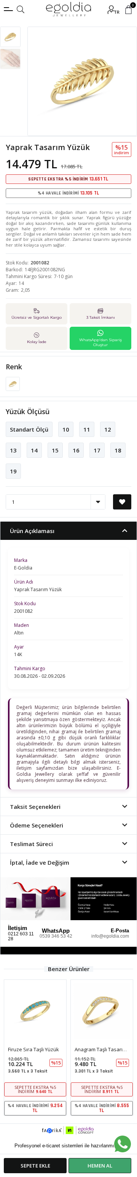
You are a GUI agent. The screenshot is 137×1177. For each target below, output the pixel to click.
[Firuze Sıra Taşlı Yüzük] (35, 1011)
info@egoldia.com (110, 936)
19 (13, 471)
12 (107, 429)
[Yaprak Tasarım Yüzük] (13, 383)
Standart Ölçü (29, 429)
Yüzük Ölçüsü (27, 411)
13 (13, 450)
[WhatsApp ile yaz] (122, 1144)
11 (86, 429)
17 (97, 450)
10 (65, 429)
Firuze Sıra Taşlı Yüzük (33, 1049)
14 (34, 450)
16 (76, 450)
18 (118, 450)
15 (55, 450)
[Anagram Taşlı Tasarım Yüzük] (102, 1011)
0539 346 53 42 (56, 936)
